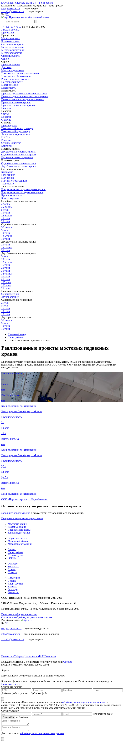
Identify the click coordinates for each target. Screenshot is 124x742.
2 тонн (5, 302)
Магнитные (7, 177)
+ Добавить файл (38, 693)
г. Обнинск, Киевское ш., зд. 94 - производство (27, 2)
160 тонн (6, 285)
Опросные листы (17, 538)
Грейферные (8, 174)
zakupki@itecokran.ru (12, 11)
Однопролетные (10, 294)
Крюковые (7, 172)
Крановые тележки (11, 195)
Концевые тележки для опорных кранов (23, 189)
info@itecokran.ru (10, 8)
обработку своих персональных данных (42, 733)
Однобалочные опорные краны (18, 154)
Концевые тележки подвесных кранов (22, 192)
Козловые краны (17, 526)
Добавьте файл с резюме (14, 693)
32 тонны (6, 247)
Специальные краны (19, 529)
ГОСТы (12, 558)
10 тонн (5, 212)
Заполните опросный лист (15, 513)
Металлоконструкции (20, 544)
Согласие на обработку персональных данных (26, 617)
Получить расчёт (10, 684)
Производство (15, 555)
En (7, 14)
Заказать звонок (10, 29)
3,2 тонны (6, 206)
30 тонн (5, 270)
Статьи (12, 569)
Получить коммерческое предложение (22, 518)
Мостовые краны (17, 524)
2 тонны (5, 204)
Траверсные (7, 183)
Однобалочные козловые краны (18, 163)
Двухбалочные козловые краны (18, 166)
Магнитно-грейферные (14, 180)
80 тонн (5, 279)
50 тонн (5, 250)
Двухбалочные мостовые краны (18, 151)
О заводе (12, 563)
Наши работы (15, 552)
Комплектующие (10, 198)
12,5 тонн (6, 215)
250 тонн (6, 288)
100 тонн (6, 282)
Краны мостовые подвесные (17, 157)
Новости (12, 572)
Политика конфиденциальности (19, 614)
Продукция (14, 577)
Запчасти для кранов (19, 532)
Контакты (13, 566)
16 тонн (5, 218)
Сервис (12, 549)
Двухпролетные (10, 296)
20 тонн (5, 221)
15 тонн (5, 311)
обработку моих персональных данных (83, 702)
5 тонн (5, 209)
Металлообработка (18, 541)
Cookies (67, 661)
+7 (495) (11, 26)
